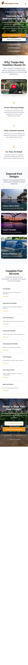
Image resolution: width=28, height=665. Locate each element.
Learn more (6, 296)
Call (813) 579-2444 (15, 35)
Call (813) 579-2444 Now (15, 423)
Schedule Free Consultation (14, 429)
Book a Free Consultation (14, 39)
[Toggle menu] (25, 3)
